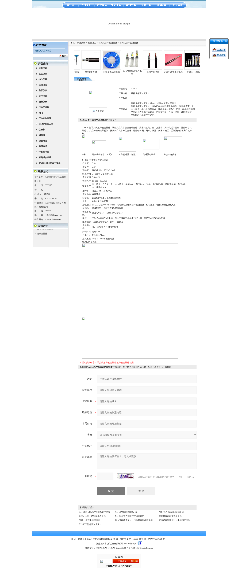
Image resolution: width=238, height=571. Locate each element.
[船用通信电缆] (83, 52)
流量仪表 (92, 43)
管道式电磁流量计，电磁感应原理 (174, 520)
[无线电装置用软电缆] (166, 55)
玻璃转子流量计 (186, 72)
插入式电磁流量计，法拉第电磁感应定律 (134, 520)
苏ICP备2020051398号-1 (119, 548)
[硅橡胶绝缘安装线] (104, 52)
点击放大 (99, 111)
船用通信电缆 (83, 72)
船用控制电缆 (145, 72)
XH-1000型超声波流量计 (90, 524)
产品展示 (81, 43)
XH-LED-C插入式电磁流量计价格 (94, 512)
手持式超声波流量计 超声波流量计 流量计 (116, 362)
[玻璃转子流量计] (186, 54)
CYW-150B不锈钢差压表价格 (92, 516)
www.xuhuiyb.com (53, 219)
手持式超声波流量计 (107, 43)
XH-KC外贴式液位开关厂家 (171, 512)
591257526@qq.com (53, 215)
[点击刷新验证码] (125, 476)
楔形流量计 (42, 229)
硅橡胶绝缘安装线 (104, 72)
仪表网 (99, 548)
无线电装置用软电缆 (165, 72)
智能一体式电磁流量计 (89, 520)
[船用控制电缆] (145, 52)
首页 (73, 43)
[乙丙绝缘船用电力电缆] (125, 51)
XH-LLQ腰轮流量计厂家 (126, 512)
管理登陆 (135, 548)
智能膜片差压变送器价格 (170, 516)
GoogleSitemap (146, 548)
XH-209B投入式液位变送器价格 (129, 516)
